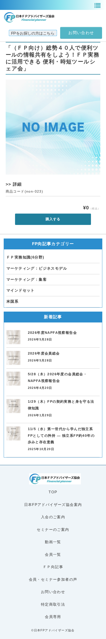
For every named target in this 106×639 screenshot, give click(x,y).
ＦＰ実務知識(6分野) (25, 257)
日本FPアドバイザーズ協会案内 (53, 504)
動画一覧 (53, 542)
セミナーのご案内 (53, 529)
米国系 (12, 301)
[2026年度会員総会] (13, 358)
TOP (53, 492)
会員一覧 (53, 554)
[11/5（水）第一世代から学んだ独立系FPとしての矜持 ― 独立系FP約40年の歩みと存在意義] (13, 433)
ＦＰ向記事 (53, 567)
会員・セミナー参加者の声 (53, 579)
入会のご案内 (53, 517)
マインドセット (20, 290)
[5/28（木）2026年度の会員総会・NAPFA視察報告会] (13, 379)
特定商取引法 (53, 604)
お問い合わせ (53, 592)
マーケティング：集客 (26, 279)
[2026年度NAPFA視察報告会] (13, 337)
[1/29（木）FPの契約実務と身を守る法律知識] (13, 406)
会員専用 (53, 617)
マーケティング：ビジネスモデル (36, 268)
